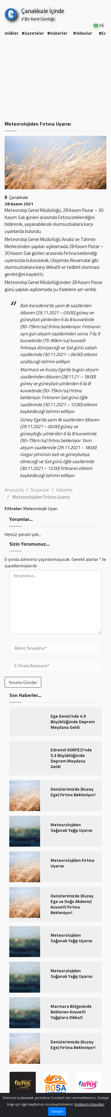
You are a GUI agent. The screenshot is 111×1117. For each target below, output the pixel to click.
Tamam (57, 1111)
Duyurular (40, 489)
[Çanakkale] (11, 13)
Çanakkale (18, 197)
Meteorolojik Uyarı (40, 508)
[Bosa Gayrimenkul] (55, 1085)
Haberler (64, 489)
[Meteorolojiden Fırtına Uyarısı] (55, 164)
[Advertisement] (55, 79)
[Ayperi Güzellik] (22, 1085)
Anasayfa (14, 489)
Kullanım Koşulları (89, 1104)
